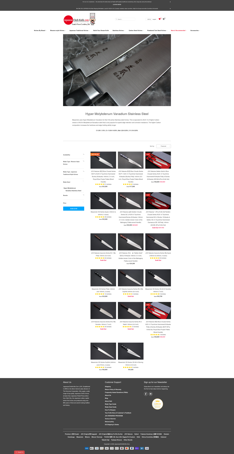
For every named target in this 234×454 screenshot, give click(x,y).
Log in (154, 19)
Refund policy (109, 422)
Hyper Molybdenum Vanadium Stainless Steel (117, 113)
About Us (108, 395)
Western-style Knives (57, 30)
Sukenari (163, 437)
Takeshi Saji (105, 440)
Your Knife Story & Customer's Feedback (118, 413)
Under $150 (73, 209)
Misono (87, 437)
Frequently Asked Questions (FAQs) (116, 392)
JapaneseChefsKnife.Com (122, 444)
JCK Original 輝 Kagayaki (89, 434)
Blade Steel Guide (110, 407)
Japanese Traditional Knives (78, 30)
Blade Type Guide (110, 404)
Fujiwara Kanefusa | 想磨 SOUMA (151, 434)
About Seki (108, 401)
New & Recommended (178, 30)
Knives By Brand (39, 30)
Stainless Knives (118, 30)
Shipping (108, 386)
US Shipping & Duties (112, 424)
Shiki (138, 437)
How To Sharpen (110, 410)
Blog (106, 398)
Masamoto (80, 437)
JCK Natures (128, 434)
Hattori (136, 434)
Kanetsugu (71, 437)
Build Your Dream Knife (101, 30)
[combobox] (125, 19)
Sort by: (152, 146)
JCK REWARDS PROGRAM (114, 416)
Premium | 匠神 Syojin (72, 434)
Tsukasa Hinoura (116, 440)
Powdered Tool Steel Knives (156, 30)
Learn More (117, 4)
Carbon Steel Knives (135, 30)
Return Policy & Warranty (113, 389)
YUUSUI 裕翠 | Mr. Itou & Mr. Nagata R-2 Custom (119, 437)
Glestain (166, 434)
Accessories (194, 30)
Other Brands (128, 440)
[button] (99, 184)
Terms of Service (110, 419)
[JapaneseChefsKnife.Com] (79, 19)
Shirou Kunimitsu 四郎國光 (150, 437)
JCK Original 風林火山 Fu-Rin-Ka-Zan (111, 434)
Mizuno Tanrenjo (97, 437)
